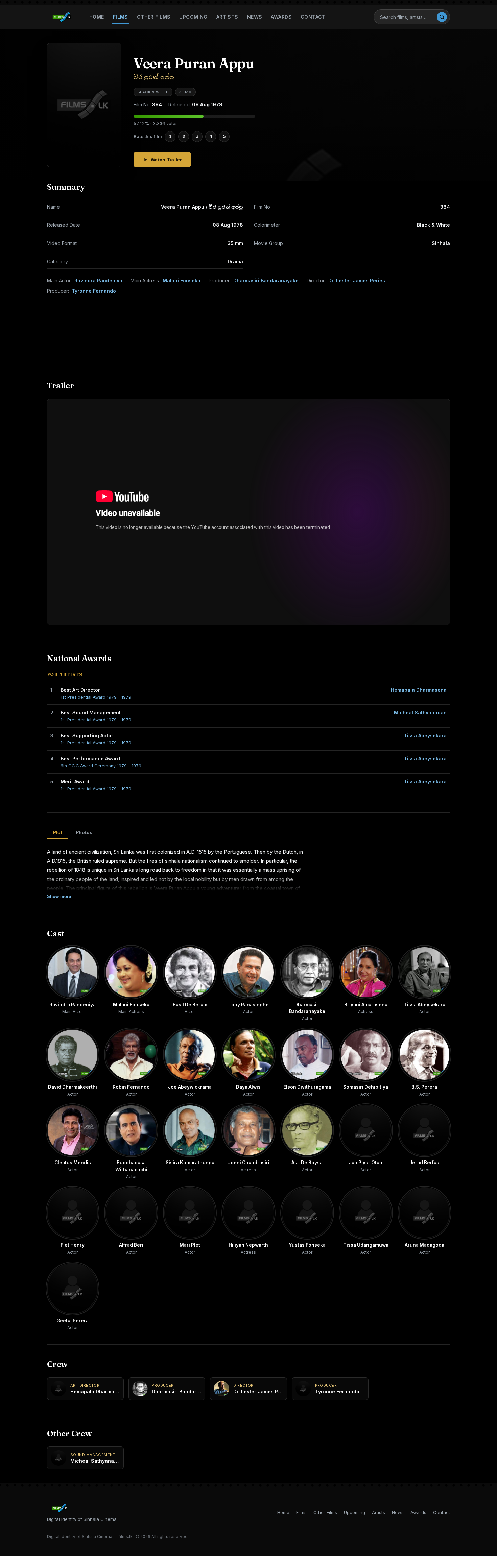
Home (96, 17)
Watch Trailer (166, 159)
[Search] (442, 17)
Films (120, 17)
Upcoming (193, 17)
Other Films (154, 17)
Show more (59, 896)
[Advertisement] (248, 337)
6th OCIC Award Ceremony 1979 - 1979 (101, 765)
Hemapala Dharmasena (419, 690)
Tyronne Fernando (94, 291)
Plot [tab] (57, 832)
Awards (281, 17)
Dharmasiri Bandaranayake (266, 280)
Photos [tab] (84, 832)
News (254, 17)
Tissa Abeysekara (425, 735)
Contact (313, 17)
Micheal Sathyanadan (420, 712)
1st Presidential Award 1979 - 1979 (96, 697)
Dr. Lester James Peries (356, 280)
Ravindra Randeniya (98, 280)
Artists (227, 17)
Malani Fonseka (181, 280)
